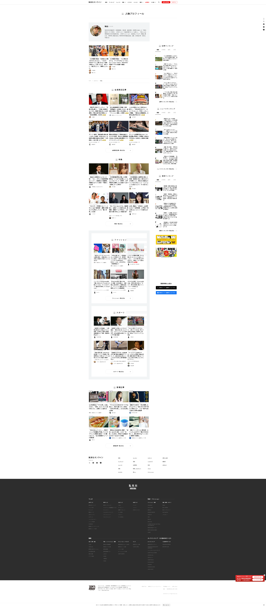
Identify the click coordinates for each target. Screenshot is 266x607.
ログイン (174, 2)
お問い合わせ (174, 586)
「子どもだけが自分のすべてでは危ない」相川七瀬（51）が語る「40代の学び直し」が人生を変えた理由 (118, 407)
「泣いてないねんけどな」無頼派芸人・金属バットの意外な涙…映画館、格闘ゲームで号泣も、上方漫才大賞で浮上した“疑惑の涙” (118, 208)
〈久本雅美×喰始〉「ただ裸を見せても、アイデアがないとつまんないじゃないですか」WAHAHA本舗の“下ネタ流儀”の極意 (118, 61)
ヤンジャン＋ (106, 509)
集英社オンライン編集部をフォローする (167, 287)
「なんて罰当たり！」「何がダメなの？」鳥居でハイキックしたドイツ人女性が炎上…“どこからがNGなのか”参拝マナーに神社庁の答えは (170, 76)
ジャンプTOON (92, 521)
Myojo (164, 505)
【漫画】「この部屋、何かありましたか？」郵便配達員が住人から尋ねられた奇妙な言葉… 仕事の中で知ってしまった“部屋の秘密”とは (170, 215)
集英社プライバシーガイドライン (154, 586)
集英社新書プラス (106, 551)
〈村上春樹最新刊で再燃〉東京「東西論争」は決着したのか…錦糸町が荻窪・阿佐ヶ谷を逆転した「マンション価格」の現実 (118, 110)
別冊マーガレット (121, 509)
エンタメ (136, 2)
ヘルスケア (150, 461)
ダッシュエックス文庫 (122, 551)
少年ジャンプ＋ (92, 514)
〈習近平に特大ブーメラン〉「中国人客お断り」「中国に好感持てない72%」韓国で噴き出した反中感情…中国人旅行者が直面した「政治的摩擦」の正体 (98, 111)
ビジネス (130, 2)
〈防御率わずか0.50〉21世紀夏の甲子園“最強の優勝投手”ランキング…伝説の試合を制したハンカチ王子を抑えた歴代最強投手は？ (119, 356)
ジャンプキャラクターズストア (154, 550)
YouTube (264, 27)
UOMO (149, 532)
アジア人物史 (91, 556)
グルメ (149, 468)
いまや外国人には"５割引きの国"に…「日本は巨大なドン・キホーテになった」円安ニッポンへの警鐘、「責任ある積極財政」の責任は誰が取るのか (138, 111)
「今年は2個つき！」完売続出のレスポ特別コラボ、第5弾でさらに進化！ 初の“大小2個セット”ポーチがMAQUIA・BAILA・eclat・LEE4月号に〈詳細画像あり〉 (119, 259)
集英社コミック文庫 (92, 528)
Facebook (264, 24)
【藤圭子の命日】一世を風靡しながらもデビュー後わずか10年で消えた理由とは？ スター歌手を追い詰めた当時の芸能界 (139, 407)
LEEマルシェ (150, 557)
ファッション (96, 253)
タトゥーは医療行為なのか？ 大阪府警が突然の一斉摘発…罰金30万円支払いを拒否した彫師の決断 (139, 137)
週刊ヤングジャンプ (107, 505)
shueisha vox (150, 555)
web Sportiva (165, 512)
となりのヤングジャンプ (108, 512)
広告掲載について (166, 586)
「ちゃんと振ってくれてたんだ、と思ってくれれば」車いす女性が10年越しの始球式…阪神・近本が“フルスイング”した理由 (136, 332)
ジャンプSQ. (91, 507)
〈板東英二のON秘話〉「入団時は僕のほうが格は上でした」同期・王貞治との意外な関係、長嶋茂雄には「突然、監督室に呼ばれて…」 (102, 332)
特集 (119, 468)
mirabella (150, 564)
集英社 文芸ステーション (94, 549)
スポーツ (95, 326)
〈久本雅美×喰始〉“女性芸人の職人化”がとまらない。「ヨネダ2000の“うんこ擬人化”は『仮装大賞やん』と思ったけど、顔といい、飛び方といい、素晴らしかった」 (98, 63)
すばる (90, 544)
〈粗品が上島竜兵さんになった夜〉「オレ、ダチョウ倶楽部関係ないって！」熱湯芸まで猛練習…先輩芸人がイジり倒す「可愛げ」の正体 (98, 180)
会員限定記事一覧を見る (118, 150)
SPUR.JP (150, 514)
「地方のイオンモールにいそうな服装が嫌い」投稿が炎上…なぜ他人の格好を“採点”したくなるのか (102, 258)
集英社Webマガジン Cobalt (123, 544)
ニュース (118, 2)
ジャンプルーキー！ (92, 519)
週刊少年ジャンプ (92, 505)
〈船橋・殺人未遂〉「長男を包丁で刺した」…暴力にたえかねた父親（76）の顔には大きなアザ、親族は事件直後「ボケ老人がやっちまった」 (170, 149)
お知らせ (165, 465)
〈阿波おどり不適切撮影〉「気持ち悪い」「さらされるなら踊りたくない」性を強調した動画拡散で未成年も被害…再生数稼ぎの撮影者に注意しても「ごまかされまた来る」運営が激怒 (170, 160)
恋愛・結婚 (165, 458)
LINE (264, 30)
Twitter (264, 21)
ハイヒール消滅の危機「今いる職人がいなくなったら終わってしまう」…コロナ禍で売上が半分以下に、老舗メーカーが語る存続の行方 (136, 259)
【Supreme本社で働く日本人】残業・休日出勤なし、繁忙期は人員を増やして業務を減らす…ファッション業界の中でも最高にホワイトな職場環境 (119, 285)
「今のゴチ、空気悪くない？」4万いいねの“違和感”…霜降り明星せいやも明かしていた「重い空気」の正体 (98, 208)
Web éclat (150, 521)
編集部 (164, 461)
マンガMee (120, 512)
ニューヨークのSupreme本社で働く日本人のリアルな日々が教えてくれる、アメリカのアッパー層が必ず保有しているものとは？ (102, 285)
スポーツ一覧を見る (118, 371)
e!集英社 (105, 558)
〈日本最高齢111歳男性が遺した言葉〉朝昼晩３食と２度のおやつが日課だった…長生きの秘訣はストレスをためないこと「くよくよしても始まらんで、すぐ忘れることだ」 (138, 181)
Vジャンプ (91, 509)
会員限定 (147, 2)
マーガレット (121, 507)
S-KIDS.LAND (136, 546)
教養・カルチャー (112, 105)
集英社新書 (105, 549)
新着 (106, 2)
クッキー (134, 505)
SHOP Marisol (151, 559)
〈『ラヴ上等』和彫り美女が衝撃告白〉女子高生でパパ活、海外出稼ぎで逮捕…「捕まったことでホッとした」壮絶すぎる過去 (170, 95)
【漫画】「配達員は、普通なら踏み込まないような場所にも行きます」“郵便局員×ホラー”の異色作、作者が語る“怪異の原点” (170, 197)
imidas (104, 560)
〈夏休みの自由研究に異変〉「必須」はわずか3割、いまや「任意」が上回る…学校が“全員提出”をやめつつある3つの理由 (118, 432)
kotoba (104, 556)
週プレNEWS (165, 507)
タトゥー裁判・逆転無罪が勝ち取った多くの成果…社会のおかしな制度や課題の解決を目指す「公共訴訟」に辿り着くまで (98, 137)
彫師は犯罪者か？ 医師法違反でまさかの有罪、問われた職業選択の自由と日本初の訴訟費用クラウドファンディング (118, 137)
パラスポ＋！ (165, 514)
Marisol (149, 519)
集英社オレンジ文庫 (122, 546)
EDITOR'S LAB (166, 546)
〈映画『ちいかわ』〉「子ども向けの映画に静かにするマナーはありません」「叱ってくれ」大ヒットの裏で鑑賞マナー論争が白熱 (170, 66)
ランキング (111, 2)
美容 (149, 465)
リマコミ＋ (120, 514)
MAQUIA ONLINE (151, 512)
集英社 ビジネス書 (107, 546)
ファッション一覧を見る (118, 298)
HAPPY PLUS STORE (152, 552)
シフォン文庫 (121, 549)
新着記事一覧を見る (118, 445)
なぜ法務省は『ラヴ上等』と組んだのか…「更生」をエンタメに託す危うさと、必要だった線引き (98, 406)
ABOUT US (144, 586)
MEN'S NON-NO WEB (152, 530)
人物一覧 (96, 80)
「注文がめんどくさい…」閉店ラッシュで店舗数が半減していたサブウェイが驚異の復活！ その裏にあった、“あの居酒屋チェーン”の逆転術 (98, 433)
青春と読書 (91, 553)
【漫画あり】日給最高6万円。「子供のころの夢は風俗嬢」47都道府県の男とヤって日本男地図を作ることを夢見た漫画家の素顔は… (170, 206)
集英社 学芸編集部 (107, 544)
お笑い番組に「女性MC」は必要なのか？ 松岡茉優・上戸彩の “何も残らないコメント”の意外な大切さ (139, 208)
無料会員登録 (166, 2)
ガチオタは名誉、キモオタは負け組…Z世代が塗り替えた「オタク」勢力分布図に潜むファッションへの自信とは (136, 284)
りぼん (119, 505)
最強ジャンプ (91, 512)
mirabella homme (151, 566)
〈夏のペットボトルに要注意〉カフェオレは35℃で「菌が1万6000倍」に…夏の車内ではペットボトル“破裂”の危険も (138, 432)
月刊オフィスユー (136, 509)
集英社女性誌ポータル (152, 527)
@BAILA (149, 509)
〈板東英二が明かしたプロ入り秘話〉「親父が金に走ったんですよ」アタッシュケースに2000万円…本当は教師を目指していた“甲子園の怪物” (119, 332)
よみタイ (105, 553)
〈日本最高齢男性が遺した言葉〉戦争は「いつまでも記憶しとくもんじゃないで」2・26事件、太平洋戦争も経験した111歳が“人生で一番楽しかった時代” (119, 180)
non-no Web (150, 507)
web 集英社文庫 (92, 551)
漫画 (134, 461)
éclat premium (151, 562)
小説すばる (91, 546)
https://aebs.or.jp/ (105, 590)
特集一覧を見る (118, 223)
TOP (90, 80)
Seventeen (150, 505)
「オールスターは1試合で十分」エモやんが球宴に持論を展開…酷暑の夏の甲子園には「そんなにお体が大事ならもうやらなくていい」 (136, 356)
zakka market (150, 569)
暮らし (130, 175)
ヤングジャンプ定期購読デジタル (110, 507)
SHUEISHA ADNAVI (167, 544)
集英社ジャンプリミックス (94, 526)
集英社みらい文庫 (136, 544)
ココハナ (134, 507)
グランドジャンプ (106, 514)
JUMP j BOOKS (121, 553)
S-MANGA (91, 524)
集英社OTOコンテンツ (152, 544)
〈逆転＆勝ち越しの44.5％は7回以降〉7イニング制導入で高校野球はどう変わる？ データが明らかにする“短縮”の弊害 (102, 355)
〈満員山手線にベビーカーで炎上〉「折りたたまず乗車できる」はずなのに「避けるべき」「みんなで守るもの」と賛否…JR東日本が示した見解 (170, 140)
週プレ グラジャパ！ (167, 509)
